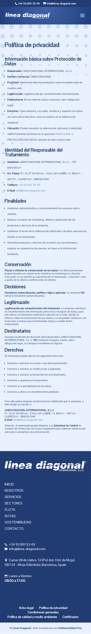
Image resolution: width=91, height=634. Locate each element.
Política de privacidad (53, 608)
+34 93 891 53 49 (29, 3)
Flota (10, 509)
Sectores (14, 503)
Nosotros (14, 490)
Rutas (10, 516)
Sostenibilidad (18, 522)
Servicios (13, 497)
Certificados (71, 617)
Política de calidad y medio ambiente (32, 617)
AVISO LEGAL (63, 134)
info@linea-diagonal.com (31, 190)
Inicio (9, 484)
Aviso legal (26, 608)
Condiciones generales (43, 612)
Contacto (14, 528)
